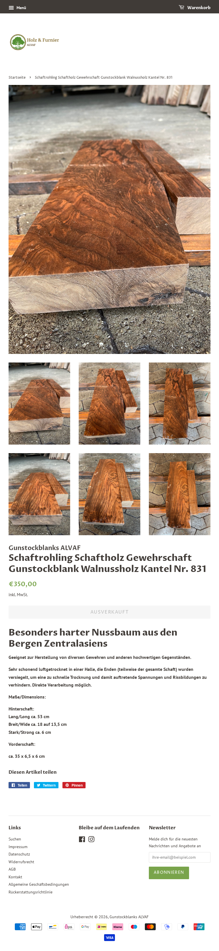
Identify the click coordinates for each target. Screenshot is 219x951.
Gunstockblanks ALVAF (129, 916)
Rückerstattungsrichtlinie (30, 892)
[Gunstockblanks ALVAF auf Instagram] (91, 840)
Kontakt (15, 876)
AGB (12, 869)
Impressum (18, 846)
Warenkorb (198, 8)
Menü (20, 7)
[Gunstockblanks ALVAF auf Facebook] (82, 840)
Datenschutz (19, 854)
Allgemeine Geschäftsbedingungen (39, 884)
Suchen (15, 839)
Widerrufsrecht (21, 861)
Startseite (17, 77)
